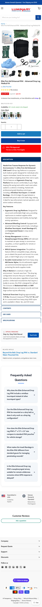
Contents (7, 308)
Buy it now (21, 141)
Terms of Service (26, 600)
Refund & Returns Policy (30, 598)
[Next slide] (39, 73)
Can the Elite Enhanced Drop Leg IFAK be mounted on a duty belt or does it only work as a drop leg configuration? (21, 413)
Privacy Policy (17, 598)
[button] (4, 73)
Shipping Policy (15, 600)
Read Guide (33, 335)
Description (8, 159)
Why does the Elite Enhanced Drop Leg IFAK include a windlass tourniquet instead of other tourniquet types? (21, 394)
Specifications (9, 320)
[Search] (38, 17)
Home (3, 24)
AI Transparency (7, 598)
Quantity (3, 122)
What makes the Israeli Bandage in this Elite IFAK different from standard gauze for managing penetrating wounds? (21, 451)
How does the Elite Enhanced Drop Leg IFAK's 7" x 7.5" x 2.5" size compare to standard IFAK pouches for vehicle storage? (21, 432)
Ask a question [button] (21, 521)
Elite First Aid (7, 87)
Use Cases (6, 314)
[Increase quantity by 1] (19, 127)
